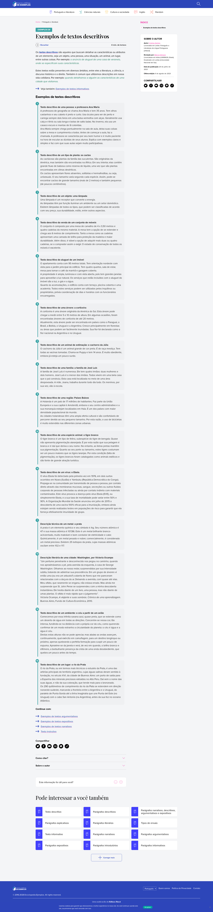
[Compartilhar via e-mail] (49, 746)
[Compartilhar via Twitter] (38, 746)
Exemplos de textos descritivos (154, 28)
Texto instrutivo (48, 731)
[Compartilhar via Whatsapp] (61, 746)
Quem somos (164, 888)
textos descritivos (48, 52)
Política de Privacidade (181, 888)
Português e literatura (50, 22)
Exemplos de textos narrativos (56, 726)
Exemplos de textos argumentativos (59, 716)
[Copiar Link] (67, 746)
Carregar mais (109, 857)
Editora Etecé (115, 901)
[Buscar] (198, 4)
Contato (196, 888)
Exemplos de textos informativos (72, 88)
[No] (210, 907)
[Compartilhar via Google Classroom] (55, 746)
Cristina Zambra (154, 43)
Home (38, 22)
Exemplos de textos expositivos (57, 721)
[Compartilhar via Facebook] (43, 746)
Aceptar (148, 907)
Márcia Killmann (160, 55)
